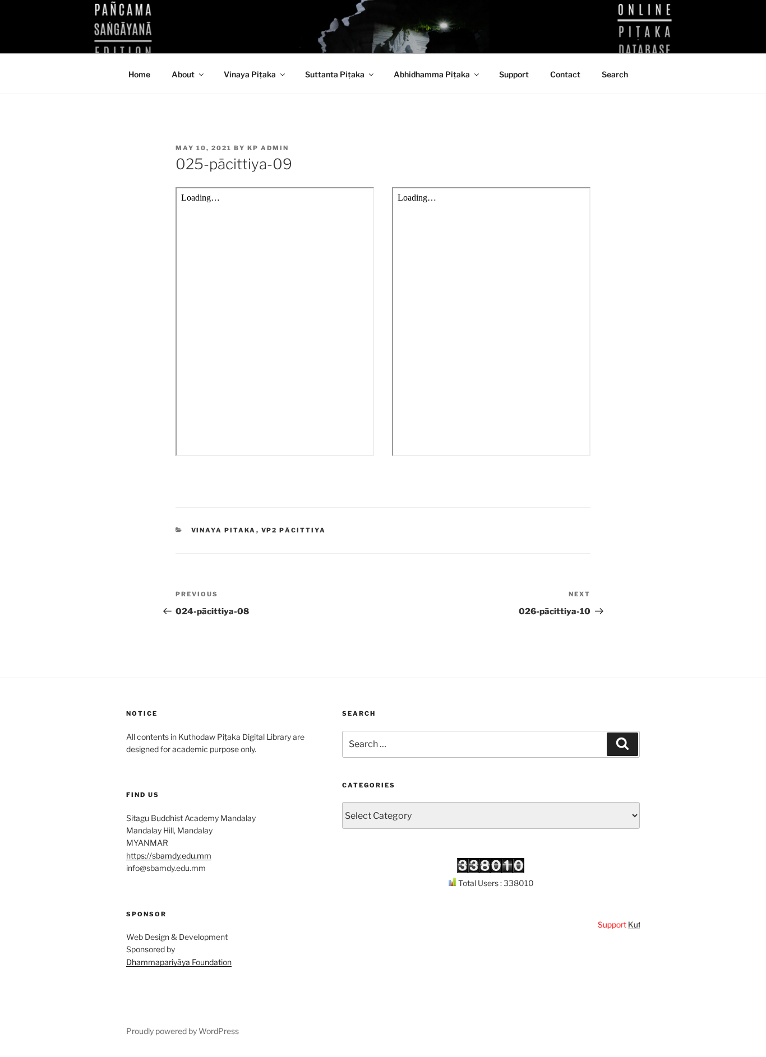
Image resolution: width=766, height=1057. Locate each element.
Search (615, 74)
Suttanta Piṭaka (334, 74)
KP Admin (268, 148)
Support (514, 74)
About (183, 74)
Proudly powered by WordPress (182, 1031)
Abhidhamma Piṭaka (432, 74)
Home (139, 74)
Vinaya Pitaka (223, 530)
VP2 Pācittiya (293, 530)
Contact (565, 74)
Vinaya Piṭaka (250, 74)
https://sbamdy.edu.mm (168, 855)
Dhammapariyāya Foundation (179, 962)
